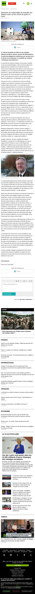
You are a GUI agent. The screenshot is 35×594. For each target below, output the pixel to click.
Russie (28, 550)
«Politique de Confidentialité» (14, 587)
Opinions (5, 389)
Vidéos (4, 517)
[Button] (28, 3)
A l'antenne (24, 551)
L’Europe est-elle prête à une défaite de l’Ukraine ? (14, 404)
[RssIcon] (31, 555)
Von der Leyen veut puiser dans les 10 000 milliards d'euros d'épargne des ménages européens (17, 457)
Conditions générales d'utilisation (17, 570)
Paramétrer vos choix (17, 574)
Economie (5, 411)
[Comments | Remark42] (17, 290)
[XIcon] (17, 555)
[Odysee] (11, 555)
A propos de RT (17, 568)
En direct (12, 3)
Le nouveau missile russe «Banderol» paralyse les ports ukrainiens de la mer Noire (23, 477)
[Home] (4, 3)
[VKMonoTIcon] (4, 555)
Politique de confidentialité (17, 572)
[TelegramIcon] (24, 555)
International (5, 261)
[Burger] (31, 4)
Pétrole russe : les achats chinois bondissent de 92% (15, 421)
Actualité (5, 550)
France (4, 340)
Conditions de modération (17, 575)
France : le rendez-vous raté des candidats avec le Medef (16, 350)
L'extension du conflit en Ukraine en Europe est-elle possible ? (17, 392)
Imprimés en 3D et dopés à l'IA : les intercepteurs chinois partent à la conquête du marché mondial (22, 484)
